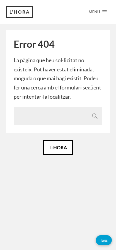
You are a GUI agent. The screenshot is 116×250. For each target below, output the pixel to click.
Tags (104, 240)
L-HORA (58, 147)
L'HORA (20, 12)
